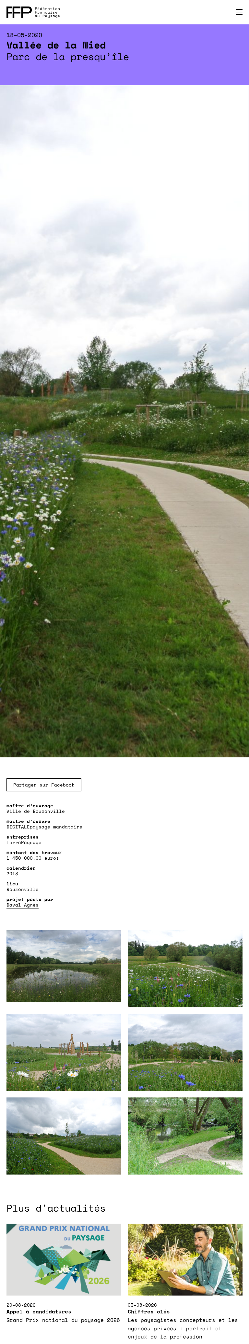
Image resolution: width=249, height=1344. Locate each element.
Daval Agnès (22, 904)
